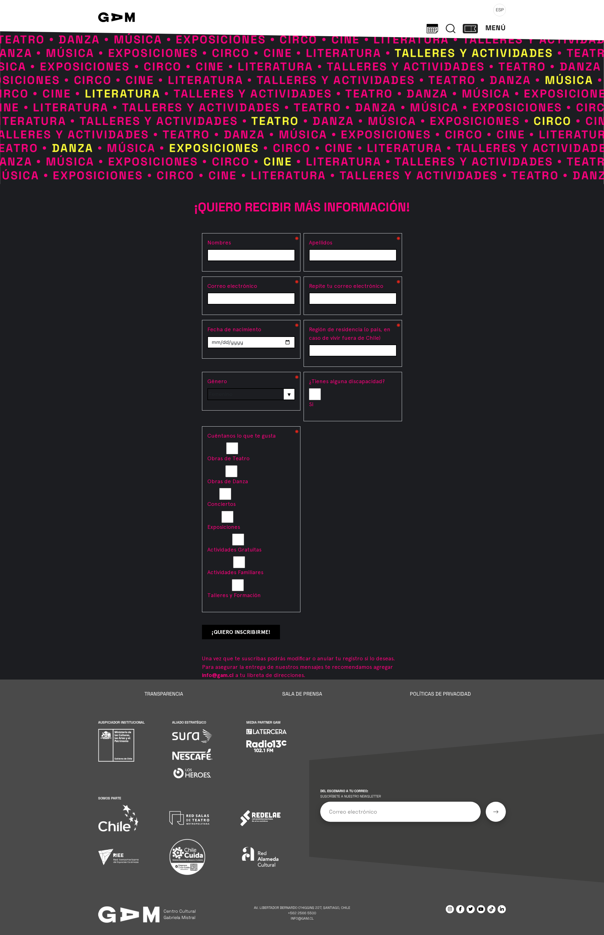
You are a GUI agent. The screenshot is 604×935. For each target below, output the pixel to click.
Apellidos (320, 242)
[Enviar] (496, 812)
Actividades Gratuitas (234, 549)
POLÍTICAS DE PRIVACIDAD (440, 694)
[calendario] (432, 28)
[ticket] (470, 28)
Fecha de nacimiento (234, 329)
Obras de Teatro (228, 458)
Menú (495, 27)
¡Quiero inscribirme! (241, 632)
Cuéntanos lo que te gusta (241, 435)
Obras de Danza (227, 481)
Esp (500, 10)
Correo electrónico (232, 286)
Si (311, 404)
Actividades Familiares (235, 572)
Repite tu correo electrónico (346, 286)
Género (217, 381)
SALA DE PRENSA (302, 694)
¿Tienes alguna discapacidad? (347, 381)
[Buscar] (451, 28)
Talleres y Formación (234, 595)
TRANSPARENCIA (163, 694)
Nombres (219, 242)
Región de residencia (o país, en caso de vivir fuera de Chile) (349, 333)
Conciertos (221, 504)
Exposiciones (223, 526)
